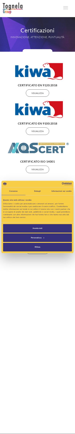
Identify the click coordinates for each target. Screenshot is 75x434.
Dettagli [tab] (37, 191)
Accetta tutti (37, 228)
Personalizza (36, 238)
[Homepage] (13, 8)
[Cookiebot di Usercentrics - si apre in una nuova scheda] (56, 183)
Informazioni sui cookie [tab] (62, 191)
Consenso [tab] (13, 191)
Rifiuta (37, 247)
